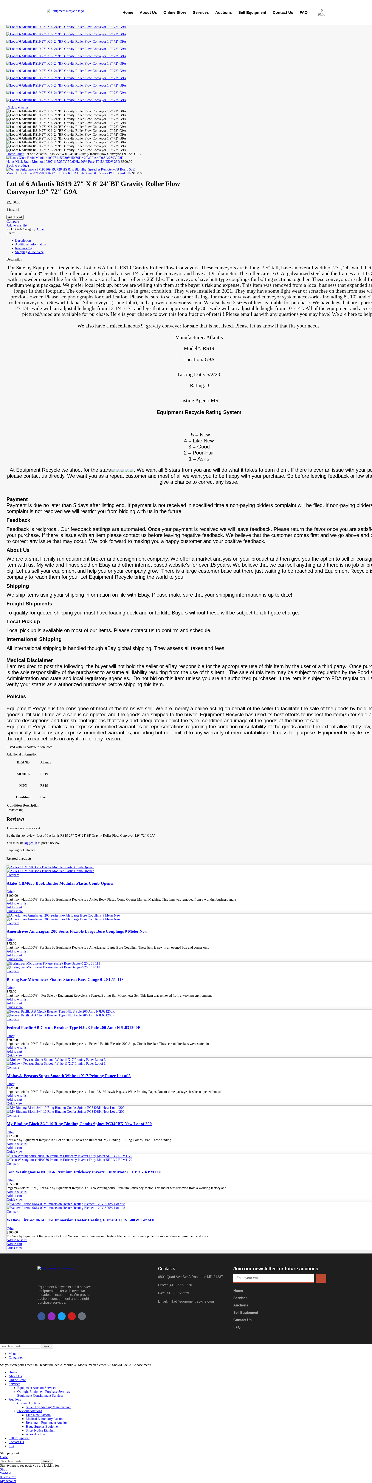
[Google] (82, 1316)
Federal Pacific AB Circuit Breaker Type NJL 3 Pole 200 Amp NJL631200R (74, 1027)
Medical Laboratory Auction (45, 1419)
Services (201, 12)
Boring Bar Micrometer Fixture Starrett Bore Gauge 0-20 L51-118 (65, 979)
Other (20, 154)
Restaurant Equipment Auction (47, 1422)
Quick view (15, 911)
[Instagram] (52, 1316)
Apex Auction (35, 1434)
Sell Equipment (252, 12)
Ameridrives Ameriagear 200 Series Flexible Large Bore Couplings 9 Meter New (77, 931)
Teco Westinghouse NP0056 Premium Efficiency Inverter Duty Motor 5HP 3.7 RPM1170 (85, 1172)
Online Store (174, 12)
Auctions (223, 12)
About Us (148, 12)
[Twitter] (62, 1316)
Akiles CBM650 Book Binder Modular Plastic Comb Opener (60, 883)
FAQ (304, 12)
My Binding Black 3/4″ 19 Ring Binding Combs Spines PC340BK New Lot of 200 (79, 1124)
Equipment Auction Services (36, 1388)
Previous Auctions (29, 1411)
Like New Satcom (38, 1415)
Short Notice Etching (40, 1430)
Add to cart (15, 217)
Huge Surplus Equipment (43, 1426)
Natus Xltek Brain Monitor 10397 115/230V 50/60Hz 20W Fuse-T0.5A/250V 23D (63, 161)
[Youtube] (72, 1316)
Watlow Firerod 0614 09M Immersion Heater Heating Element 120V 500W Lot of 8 (80, 1220)
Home (127, 12)
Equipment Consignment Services (40, 1395)
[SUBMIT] (321, 1278)
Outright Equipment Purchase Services (43, 1391)
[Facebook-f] (41, 1316)
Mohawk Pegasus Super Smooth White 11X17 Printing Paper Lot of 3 (69, 1075)
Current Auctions (28, 1403)
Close (4, 1457)
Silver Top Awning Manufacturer (48, 1407)
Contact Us (283, 12)
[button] (14, 907)
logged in (30, 843)
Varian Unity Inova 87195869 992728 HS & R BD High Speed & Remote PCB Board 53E (69, 173)
